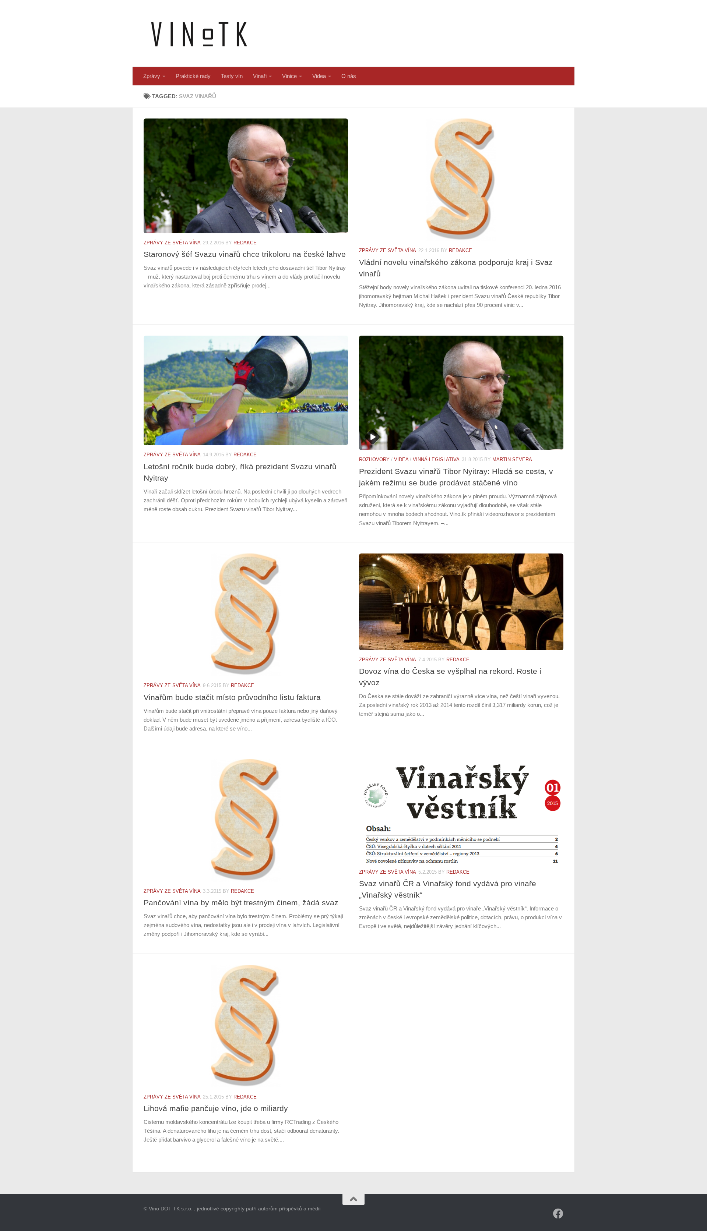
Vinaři (260, 76)
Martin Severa (512, 459)
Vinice (289, 76)
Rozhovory (374, 459)
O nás (348, 76)
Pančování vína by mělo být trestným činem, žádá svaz (241, 902)
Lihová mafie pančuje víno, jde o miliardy (216, 1108)
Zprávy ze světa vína (172, 242)
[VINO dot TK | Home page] (199, 33)
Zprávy (151, 76)
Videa (319, 76)
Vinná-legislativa (436, 459)
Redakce (245, 242)
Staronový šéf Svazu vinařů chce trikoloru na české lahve (245, 254)
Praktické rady (193, 76)
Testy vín (232, 76)
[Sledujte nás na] (558, 1214)
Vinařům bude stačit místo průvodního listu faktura (232, 697)
